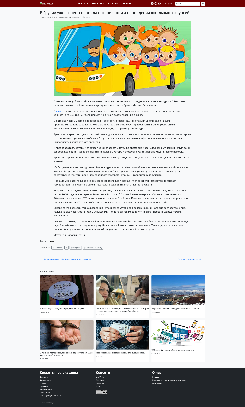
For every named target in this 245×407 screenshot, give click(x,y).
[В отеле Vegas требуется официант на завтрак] (67, 290)
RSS (98, 386)
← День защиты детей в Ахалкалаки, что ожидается (66, 259)
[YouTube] (159, 3)
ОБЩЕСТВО (98, 3)
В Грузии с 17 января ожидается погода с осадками (175, 308)
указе (59, 110)
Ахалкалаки (45, 380)
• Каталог (127, 3)
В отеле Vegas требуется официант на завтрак (62, 308)
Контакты (157, 383)
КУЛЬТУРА (113, 3)
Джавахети (45, 392)
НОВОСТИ (83, 3)
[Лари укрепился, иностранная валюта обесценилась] (122, 334)
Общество (76, 17)
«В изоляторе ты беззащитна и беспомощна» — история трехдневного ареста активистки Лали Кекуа (122, 309)
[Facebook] (152, 3)
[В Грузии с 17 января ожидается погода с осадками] (178, 290)
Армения (44, 386)
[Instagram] (156, 3)
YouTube (100, 377)
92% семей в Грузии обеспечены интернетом (172, 350)
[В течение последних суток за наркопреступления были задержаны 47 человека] (67, 334)
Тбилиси (52, 241)
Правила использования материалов (169, 380)
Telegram (76, 248)
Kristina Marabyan (61, 17)
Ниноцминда (46, 389)
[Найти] (203, 4)
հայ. (165, 4)
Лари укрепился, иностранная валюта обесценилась (120, 353)
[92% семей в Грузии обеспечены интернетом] (178, 333)
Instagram (100, 383)
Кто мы (155, 377)
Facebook (58, 248)
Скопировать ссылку (93, 248)
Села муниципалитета (50, 395)
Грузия (43, 383)
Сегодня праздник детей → (191, 259)
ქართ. (170, 4)
